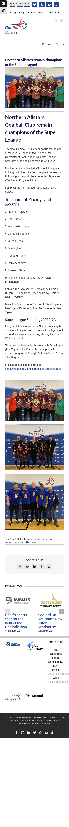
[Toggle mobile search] (55, 20)
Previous (47, 44)
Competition (25, 542)
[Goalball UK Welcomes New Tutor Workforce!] (51, 592)
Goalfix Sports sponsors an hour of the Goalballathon (16, 621)
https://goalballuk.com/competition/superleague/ (33, 368)
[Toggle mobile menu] (62, 20)
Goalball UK (38, 539)
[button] (7, 611)
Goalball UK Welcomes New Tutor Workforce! (50, 621)
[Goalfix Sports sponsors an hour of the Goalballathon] (18, 592)
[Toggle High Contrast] (3, 3)
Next (58, 44)
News (34, 542)
